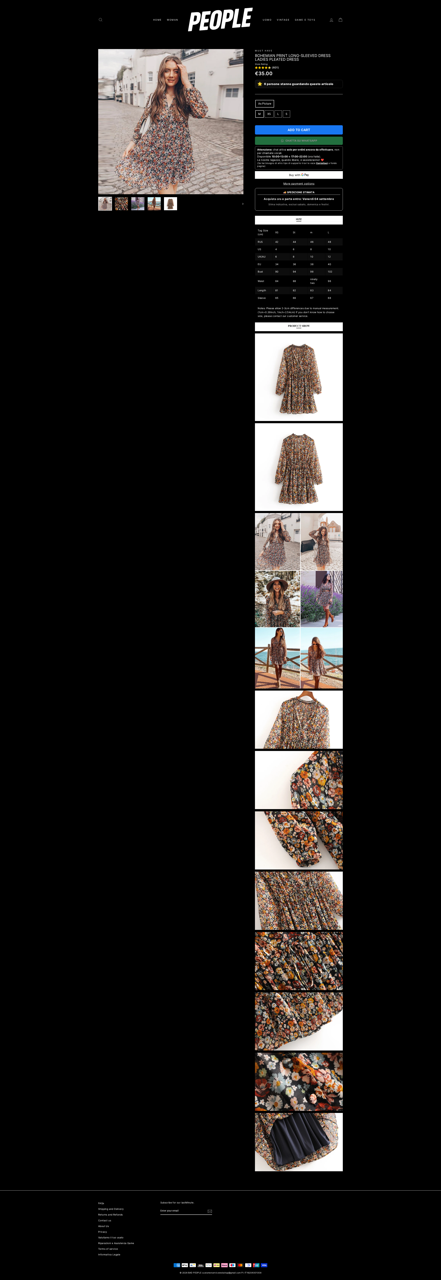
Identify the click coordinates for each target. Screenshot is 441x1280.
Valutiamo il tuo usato (111, 1237)
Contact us (104, 1220)
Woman (172, 19)
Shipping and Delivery (111, 1209)
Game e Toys (305, 19)
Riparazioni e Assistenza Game (116, 1243)
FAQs (101, 1203)
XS (269, 114)
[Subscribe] (210, 1211)
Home (157, 19)
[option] (171, 121)
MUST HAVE (264, 50)
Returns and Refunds (110, 1214)
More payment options (298, 183)
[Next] (241, 204)
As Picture (264, 103)
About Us (103, 1226)
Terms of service (108, 1248)
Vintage (283, 19)
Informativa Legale (109, 1254)
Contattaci (322, 163)
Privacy (102, 1231)
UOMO (267, 19)
